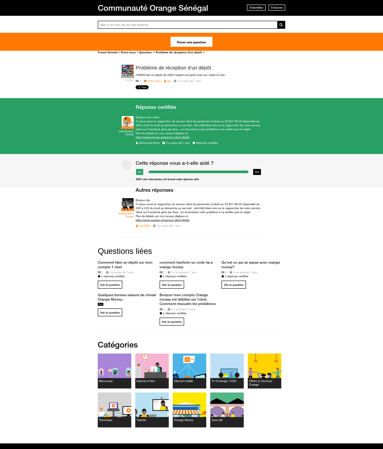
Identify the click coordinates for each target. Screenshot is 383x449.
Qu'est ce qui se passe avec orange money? (250, 264)
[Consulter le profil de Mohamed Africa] (128, 127)
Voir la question (110, 285)
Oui (140, 171)
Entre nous (154, 80)
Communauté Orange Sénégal (153, 8)
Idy (169, 80)
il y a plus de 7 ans (178, 142)
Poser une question (191, 42)
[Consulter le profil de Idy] (128, 75)
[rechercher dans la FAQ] (281, 25)
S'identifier (256, 7)
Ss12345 (144, 225)
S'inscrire (277, 7)
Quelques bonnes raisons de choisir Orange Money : (127, 297)
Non (257, 171)
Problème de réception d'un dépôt (173, 68)
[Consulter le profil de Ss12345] (128, 209)
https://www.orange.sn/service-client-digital (162, 137)
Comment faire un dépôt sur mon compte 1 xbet (125, 264)
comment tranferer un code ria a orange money (186, 264)
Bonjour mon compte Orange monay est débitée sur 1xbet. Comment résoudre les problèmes (188, 299)
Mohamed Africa (149, 142)
